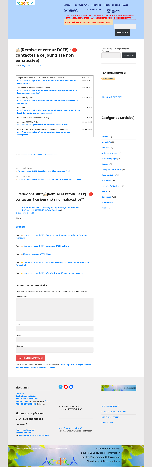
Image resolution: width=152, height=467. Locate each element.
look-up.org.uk (22, 401)
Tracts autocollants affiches (113, 10)
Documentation (93, 9)
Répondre (20, 227)
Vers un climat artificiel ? (27, 398)
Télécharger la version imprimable (33, 435)
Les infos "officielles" (110, 186)
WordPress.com (61, 449)
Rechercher (122, 32)
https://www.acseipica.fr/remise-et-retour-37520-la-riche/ (43, 125)
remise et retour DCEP (33, 155)
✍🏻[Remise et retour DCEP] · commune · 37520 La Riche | (46, 246)
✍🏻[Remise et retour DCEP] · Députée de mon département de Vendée (44, 169)
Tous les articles (112, 97)
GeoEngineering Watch (26, 396)
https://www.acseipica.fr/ (70, 428)
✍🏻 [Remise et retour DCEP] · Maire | (37, 254)
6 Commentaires (50, 155)
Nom (18, 324)
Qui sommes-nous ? (110, 406)
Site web (19, 346)
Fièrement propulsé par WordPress (28, 449)
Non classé (106, 197)
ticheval (37, 66)
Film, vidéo (106, 180)
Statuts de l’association (113, 411)
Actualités (106, 142)
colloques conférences (111, 169)
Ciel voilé (20, 393)
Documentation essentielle (88, 5)
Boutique (105, 164)
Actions (104, 136)
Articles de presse (109, 153)
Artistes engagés (109, 158)
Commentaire (22, 296)
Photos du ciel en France (116, 5)
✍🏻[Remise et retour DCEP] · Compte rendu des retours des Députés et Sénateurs (48, 177)
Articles (68, 5)
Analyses (105, 147)
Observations (107, 202)
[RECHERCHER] (126, 26)
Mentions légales (110, 417)
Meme (104, 191)
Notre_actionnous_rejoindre (71, 10)
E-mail (18, 335)
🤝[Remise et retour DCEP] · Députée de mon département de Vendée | (52, 273)
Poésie (104, 208)
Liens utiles (107, 422)
